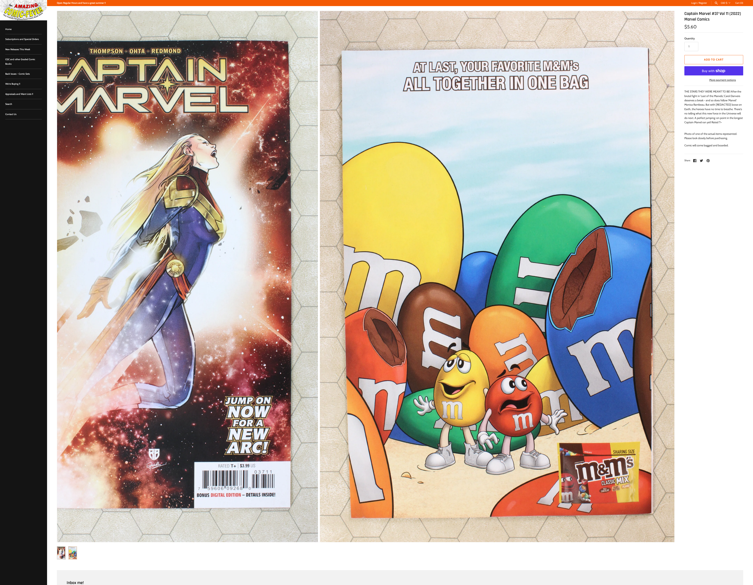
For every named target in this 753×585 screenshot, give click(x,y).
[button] (65, 276)
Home (8, 29)
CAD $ (724, 3)
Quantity (689, 38)
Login (694, 3)
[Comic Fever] (23, 10)
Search (8, 104)
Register (703, 3)
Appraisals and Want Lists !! (19, 94)
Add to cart (714, 59)
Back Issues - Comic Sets (17, 73)
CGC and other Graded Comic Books (20, 61)
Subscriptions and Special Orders (22, 39)
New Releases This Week (17, 49)
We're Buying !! (12, 83)
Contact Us (10, 114)
